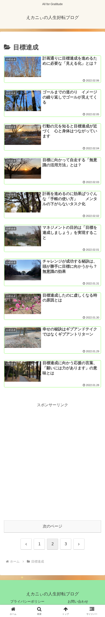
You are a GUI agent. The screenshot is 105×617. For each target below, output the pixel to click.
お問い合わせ (78, 601)
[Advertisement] (52, 461)
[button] (95, 524)
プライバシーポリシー (27, 601)
